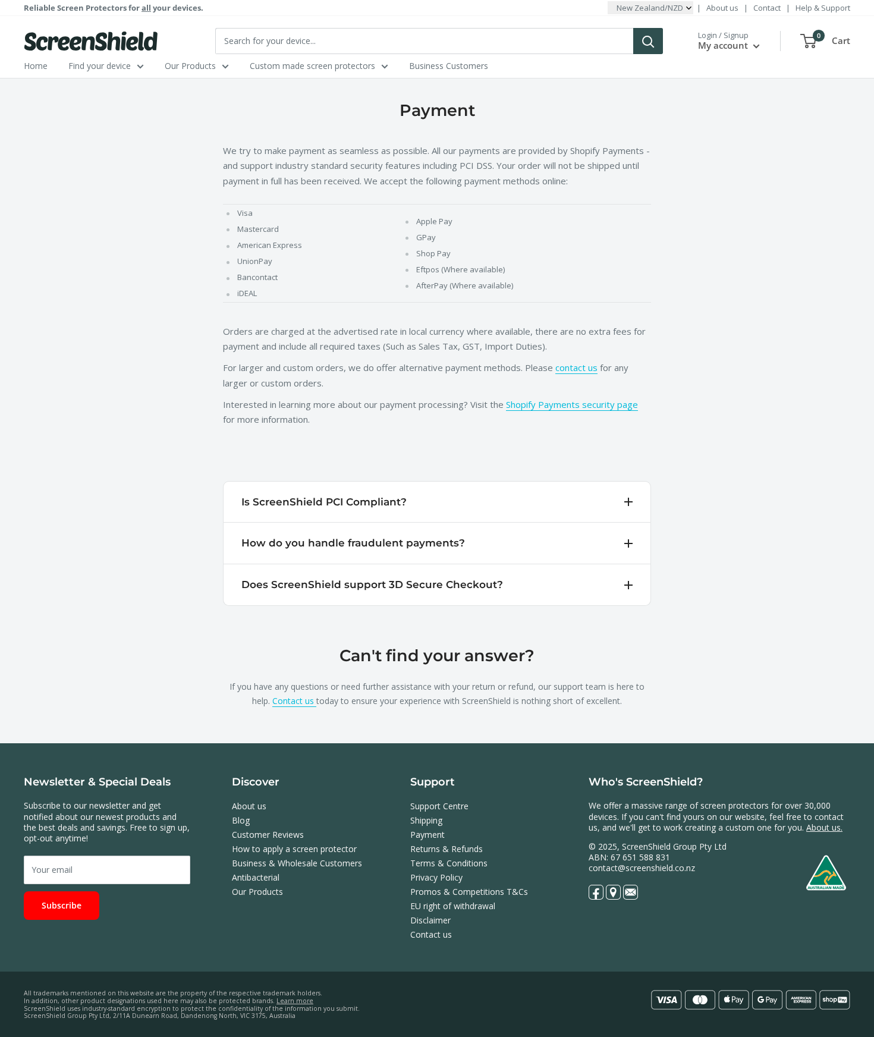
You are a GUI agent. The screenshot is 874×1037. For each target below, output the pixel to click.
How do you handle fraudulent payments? (353, 543)
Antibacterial (255, 877)
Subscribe (61, 905)
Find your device (99, 65)
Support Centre (439, 806)
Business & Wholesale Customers (297, 863)
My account (724, 45)
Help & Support (823, 7)
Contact (767, 7)
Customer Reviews (268, 834)
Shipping (426, 820)
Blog (241, 820)
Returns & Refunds (446, 848)
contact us (576, 367)
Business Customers (448, 65)
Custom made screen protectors (312, 65)
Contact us (294, 700)
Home (36, 65)
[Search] (648, 41)
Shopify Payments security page (572, 404)
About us (722, 7)
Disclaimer (430, 920)
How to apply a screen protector (294, 848)
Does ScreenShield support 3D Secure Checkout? (372, 584)
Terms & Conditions (449, 863)
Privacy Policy (436, 877)
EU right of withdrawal (452, 906)
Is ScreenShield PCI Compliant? (324, 502)
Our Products (190, 65)
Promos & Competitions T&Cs (469, 891)
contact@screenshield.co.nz (642, 867)
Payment (427, 834)
